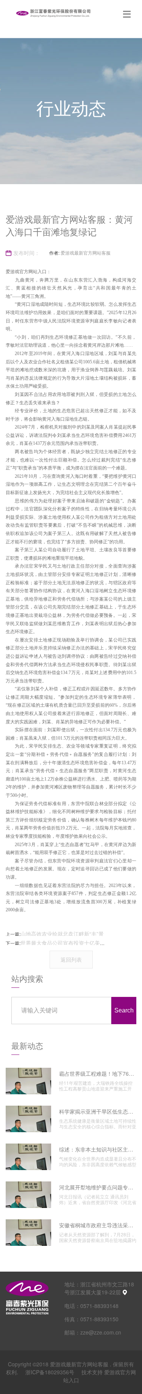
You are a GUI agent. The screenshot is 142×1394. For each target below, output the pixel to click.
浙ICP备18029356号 (50, 1372)
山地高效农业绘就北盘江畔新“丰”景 (62, 933)
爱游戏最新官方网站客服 (86, 252)
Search (124, 1010)
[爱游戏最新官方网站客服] (53, 13)
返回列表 (71, 959)
